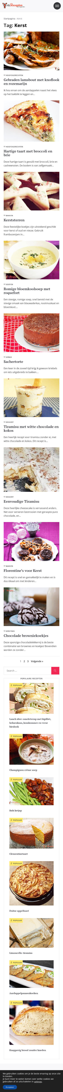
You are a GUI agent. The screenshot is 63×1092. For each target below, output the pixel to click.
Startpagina (9, 18)
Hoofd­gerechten (14, 75)
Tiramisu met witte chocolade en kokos (31, 428)
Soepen (9, 284)
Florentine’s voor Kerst (23, 570)
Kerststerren (14, 220)
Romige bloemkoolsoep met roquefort (27, 291)
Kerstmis (10, 631)
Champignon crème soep (23, 770)
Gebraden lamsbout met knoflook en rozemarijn (31, 81)
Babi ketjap (15, 810)
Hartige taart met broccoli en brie (28, 153)
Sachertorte (13, 361)
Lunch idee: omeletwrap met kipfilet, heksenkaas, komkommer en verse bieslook (30, 722)
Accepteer (10, 1087)
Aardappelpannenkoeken (23, 993)
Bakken (9, 215)
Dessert (10, 422)
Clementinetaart (18, 853)
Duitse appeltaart (19, 910)
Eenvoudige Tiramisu (21, 501)
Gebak (9, 357)
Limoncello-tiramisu (20, 953)
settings (38, 1081)
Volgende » (37, 661)
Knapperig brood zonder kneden (27, 1050)
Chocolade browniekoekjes (26, 635)
